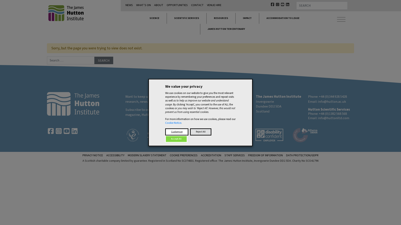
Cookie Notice (173, 123)
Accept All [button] (176, 139)
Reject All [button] (201, 132)
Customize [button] (177, 132)
